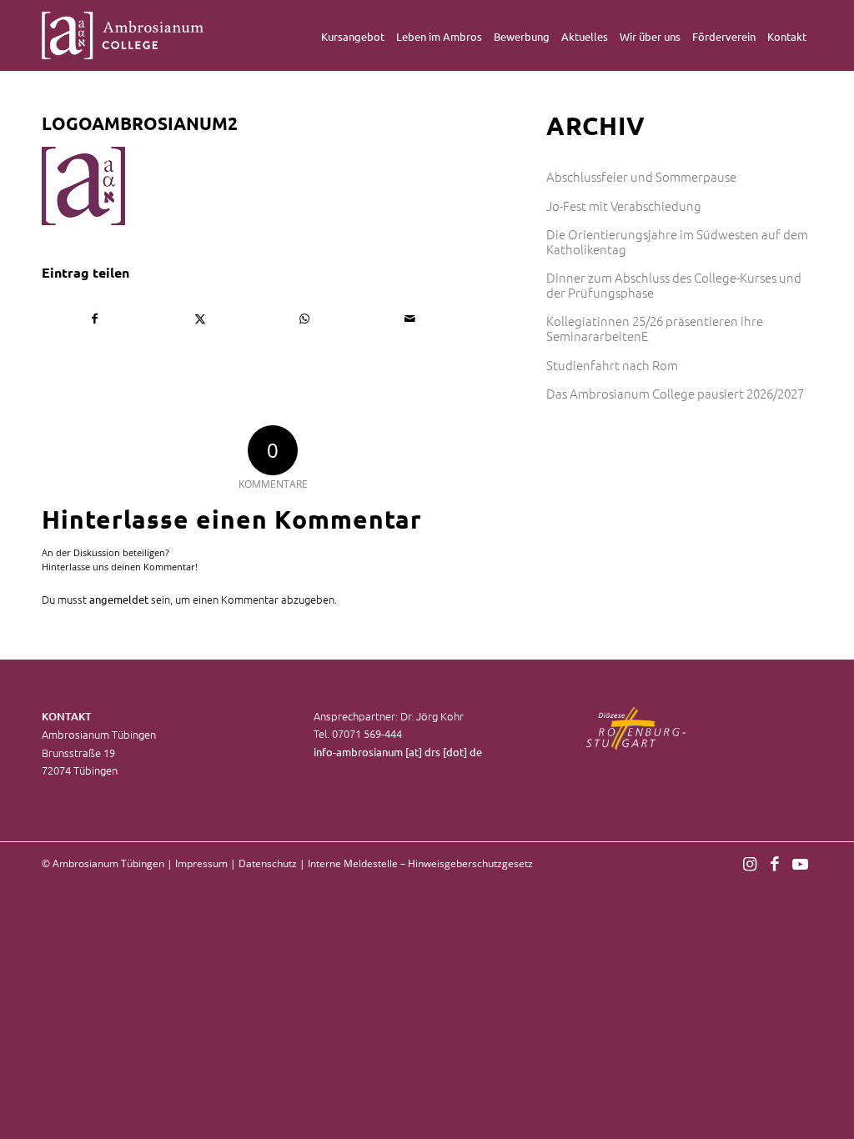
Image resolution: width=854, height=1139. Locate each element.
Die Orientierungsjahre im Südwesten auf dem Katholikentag (677, 241)
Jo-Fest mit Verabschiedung (623, 205)
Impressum (201, 863)
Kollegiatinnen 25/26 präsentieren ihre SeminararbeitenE (654, 328)
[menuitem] (352, 35)
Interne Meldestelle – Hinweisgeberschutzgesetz (420, 863)
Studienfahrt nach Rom (612, 365)
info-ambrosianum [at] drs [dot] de (398, 752)
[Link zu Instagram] (749, 863)
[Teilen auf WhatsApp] (305, 318)
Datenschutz (268, 863)
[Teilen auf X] (200, 318)
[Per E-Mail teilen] (410, 318)
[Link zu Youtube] (799, 863)
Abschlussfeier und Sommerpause (641, 176)
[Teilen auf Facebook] (95, 318)
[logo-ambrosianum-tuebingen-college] (123, 35)
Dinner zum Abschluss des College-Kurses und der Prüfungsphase (673, 284)
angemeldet (118, 599)
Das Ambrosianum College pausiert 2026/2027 (675, 393)
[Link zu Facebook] (774, 863)
